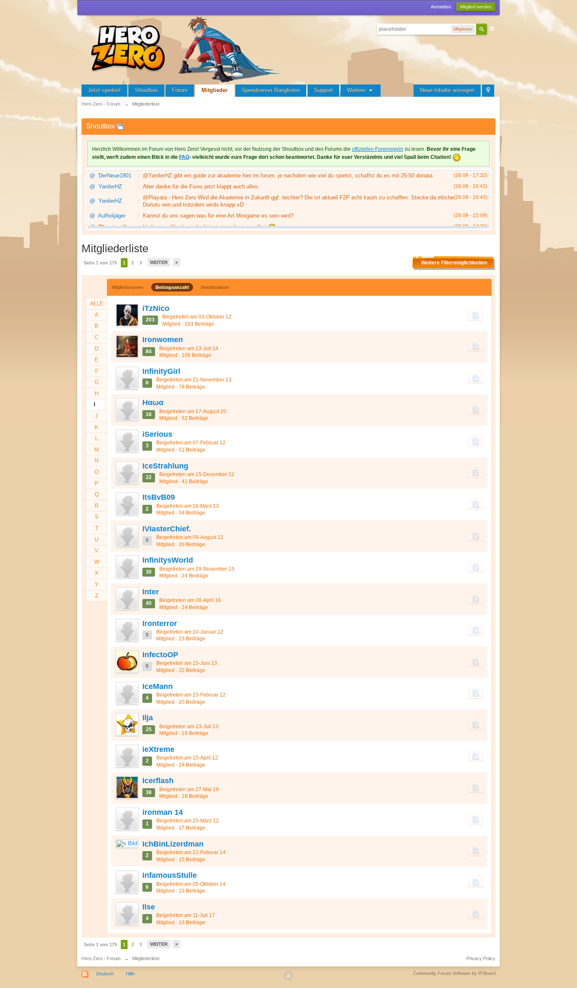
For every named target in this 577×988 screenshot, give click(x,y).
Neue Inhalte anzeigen (447, 90)
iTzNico (155, 308)
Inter (150, 592)
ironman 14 (162, 812)
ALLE (96, 303)
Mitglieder (214, 90)
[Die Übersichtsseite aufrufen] (187, 48)
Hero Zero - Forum (101, 958)
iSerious (157, 434)
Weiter (159, 262)
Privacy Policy (480, 958)
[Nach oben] (288, 976)
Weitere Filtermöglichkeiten (454, 263)
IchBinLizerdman (173, 844)
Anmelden (441, 6)
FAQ (184, 157)
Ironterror (159, 623)
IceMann (157, 686)
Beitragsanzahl (172, 287)
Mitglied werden (476, 6)
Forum (180, 90)
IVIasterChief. (166, 529)
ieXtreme (158, 749)
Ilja (147, 717)
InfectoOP (160, 655)
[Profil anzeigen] (127, 315)
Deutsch (105, 973)
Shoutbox (146, 90)
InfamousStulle (169, 875)
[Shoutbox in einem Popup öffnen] (120, 126)
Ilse (148, 907)
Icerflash (158, 780)
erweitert (492, 28)
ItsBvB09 (158, 497)
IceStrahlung (165, 466)
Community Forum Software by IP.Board (454, 973)
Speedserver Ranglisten (271, 90)
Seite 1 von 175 (100, 262)
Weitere (357, 90)
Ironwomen (162, 339)
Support (323, 90)
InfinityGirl (161, 371)
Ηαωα (152, 402)
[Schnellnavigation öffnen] (488, 90)
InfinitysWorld (167, 560)
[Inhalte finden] (476, 315)
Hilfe (130, 973)
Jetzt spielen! (104, 90)
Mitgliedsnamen (127, 287)
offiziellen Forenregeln (377, 149)
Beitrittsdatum (215, 287)
